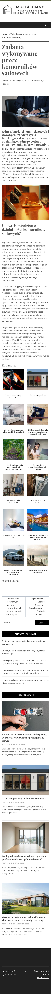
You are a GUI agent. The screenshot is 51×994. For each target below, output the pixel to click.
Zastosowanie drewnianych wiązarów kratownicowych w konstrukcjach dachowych (14, 606)
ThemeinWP (43, 977)
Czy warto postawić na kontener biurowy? (24, 798)
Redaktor (6, 83)
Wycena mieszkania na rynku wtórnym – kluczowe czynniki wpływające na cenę (23, 919)
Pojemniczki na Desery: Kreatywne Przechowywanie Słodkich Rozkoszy (37, 606)
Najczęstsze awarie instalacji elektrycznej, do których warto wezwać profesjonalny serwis (24, 737)
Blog (16, 581)
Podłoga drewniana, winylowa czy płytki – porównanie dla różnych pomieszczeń (24, 858)
